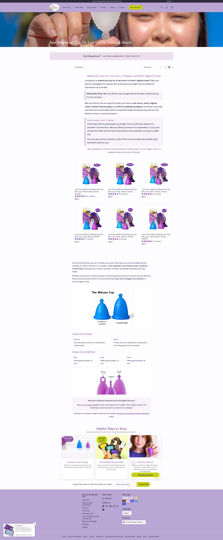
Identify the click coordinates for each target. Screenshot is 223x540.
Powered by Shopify (154, 536)
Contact (122, 7)
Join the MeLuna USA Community (90, 517)
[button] (80, 196)
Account (85, 500)
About (112, 7)
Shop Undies (92, 7)
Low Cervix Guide (91, 405)
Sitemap (85, 524)
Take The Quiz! (135, 7)
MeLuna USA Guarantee (87, 504)
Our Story (86, 511)
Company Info (87, 513)
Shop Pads (79, 7)
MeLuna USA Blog (89, 521)
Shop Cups (67, 7)
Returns (85, 508)
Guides (103, 7)
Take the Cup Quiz (145, 475)
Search (85, 527)
